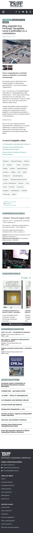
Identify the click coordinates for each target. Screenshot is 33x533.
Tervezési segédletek (7, 517)
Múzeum (21, 183)
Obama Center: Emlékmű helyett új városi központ (14, 153)
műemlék (24, 190)
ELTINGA (11, 187)
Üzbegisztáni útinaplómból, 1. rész (13, 409)
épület (24, 172)
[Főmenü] (3, 12)
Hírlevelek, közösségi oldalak (9, 527)
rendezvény (20, 187)
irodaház (5, 179)
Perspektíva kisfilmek (7, 485)
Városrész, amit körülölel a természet (14, 420)
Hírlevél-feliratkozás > (17, 324)
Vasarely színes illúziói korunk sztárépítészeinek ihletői (12, 148)
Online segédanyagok (7, 520)
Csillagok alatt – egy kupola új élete (13, 391)
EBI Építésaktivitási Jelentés (18, 179)
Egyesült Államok (22, 168)
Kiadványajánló (5, 488)
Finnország (6, 194)
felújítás (5, 168)
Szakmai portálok (6, 524)
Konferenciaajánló (6, 482)
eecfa (27, 183)
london (19, 165)
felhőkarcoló (6, 176)
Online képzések (6, 492)
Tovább (24, 278)
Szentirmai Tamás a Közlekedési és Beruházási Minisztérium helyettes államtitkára (13, 384)
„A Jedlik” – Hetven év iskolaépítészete (14, 395)
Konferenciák (5, 507)
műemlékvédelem (17, 176)
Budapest (6, 161)
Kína (19, 172)
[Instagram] (19, 12)
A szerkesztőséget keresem (11, 470)
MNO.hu (9, 120)
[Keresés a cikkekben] (30, 12)
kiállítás (13, 172)
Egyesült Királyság (16, 161)
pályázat (9, 165)
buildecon (6, 172)
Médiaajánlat (5, 495)
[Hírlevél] (23, 12)
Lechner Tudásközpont (9, 183)
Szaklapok (4, 514)
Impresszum (4, 498)
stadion (14, 194)
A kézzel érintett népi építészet (11, 404)
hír (4, 165)
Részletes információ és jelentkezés (15, 243)
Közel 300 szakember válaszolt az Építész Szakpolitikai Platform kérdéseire (15, 431)
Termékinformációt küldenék (11, 467)
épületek (12, 168)
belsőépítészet (15, 190)
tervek (5, 187)
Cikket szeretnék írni (9, 465)
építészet (26, 161)
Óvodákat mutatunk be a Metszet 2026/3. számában (11, 311)
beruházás (26, 165)
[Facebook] (16, 12)
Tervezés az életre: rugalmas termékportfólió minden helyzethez (16, 414)
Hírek (3, 478)
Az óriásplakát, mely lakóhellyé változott (16, 144)
